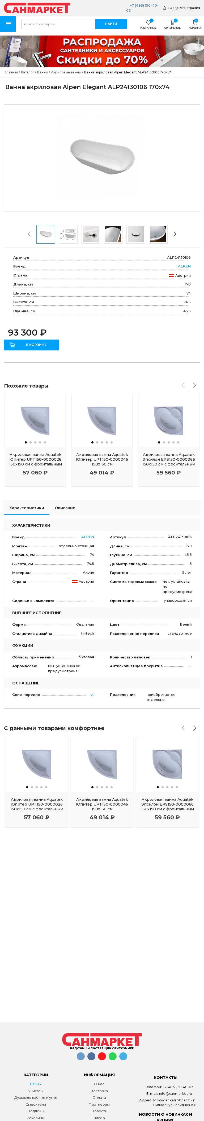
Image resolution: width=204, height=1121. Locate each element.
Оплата (99, 1097)
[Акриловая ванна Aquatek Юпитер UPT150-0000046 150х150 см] (102, 420)
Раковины (36, 1118)
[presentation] (29, 234)
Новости (99, 1111)
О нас (99, 1084)
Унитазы (35, 1091)
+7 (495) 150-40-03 (178, 1087)
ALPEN (184, 266)
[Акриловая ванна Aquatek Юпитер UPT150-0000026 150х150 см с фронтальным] (35, 420)
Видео (99, 1118)
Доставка (99, 1091)
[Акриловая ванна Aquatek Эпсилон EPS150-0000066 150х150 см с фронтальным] (169, 420)
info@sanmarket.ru (175, 1093)
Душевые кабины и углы (35, 1097)
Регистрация (189, 8)
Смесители (36, 1104)
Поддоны (35, 1111)
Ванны (35, 1084)
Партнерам (99, 1104)
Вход (172, 8)
